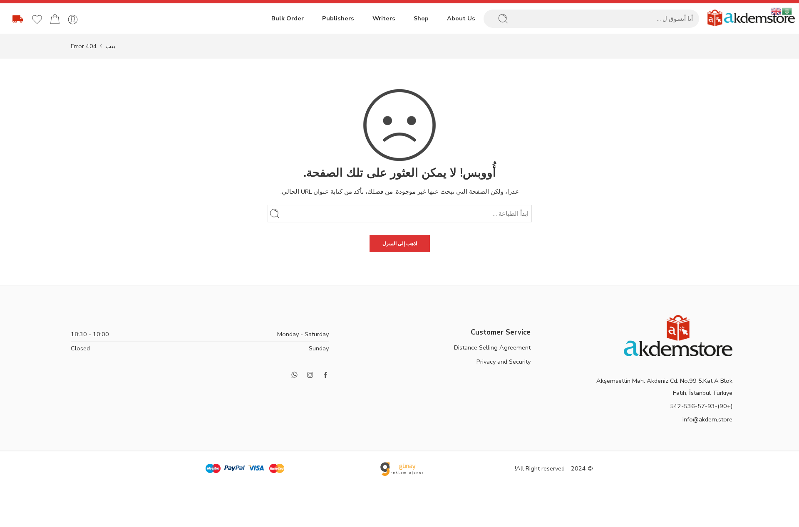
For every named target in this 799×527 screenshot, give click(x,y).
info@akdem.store (707, 419)
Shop (421, 18)
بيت (110, 46)
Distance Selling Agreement (492, 347)
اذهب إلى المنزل (399, 243)
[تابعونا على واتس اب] (294, 374)
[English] (776, 11)
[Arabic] (787, 11)
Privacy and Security (503, 361)
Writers (383, 18)
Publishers (338, 18)
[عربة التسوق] (55, 19)
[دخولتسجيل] (73, 19)
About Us (461, 18)
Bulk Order (287, 18)
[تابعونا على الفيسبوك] (325, 375)
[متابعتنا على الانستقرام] (310, 375)
